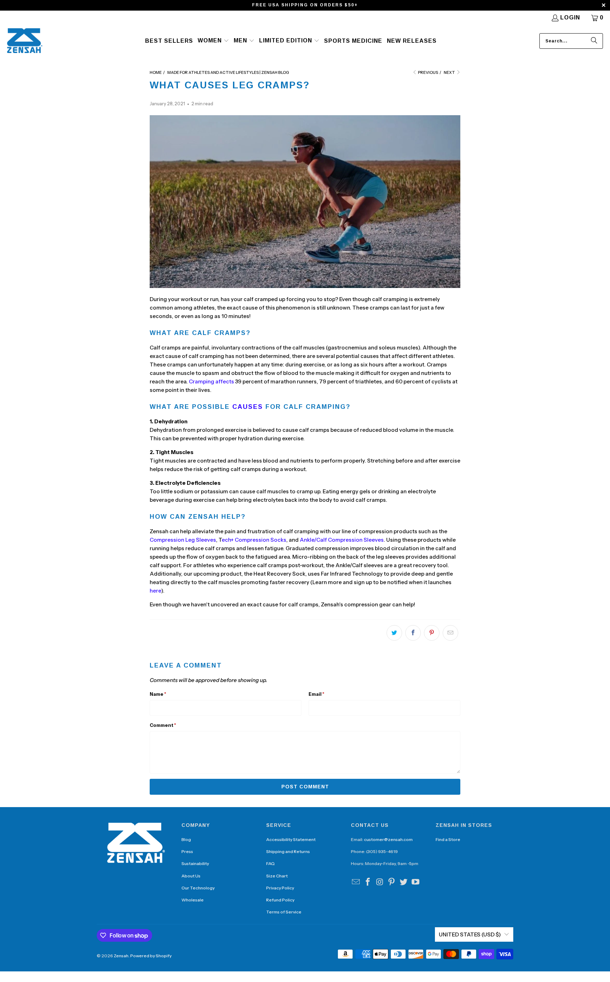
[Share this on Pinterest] (431, 633)
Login (570, 17)
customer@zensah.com (388, 839)
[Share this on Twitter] (394, 633)
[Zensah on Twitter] (404, 882)
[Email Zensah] (356, 882)
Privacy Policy (280, 887)
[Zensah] (24, 41)
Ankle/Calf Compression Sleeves (342, 539)
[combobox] (571, 41)
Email (316, 694)
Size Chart (277, 875)
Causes (247, 406)
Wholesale (192, 899)
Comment (163, 725)
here (155, 590)
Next (450, 72)
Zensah (121, 955)
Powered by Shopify (151, 955)
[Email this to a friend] (450, 633)
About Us (191, 875)
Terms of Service (283, 912)
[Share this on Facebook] (413, 633)
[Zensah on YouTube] (415, 882)
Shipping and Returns (288, 851)
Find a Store (448, 839)
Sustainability (195, 863)
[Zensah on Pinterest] (392, 882)
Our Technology (198, 887)
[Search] (594, 41)
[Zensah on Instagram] (380, 882)
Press (187, 851)
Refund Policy (280, 899)
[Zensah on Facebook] (368, 882)
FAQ (270, 863)
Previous (427, 72)
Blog (186, 839)
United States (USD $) (470, 934)
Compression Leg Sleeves (183, 539)
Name (158, 694)
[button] (213, 41)
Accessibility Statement (291, 839)
